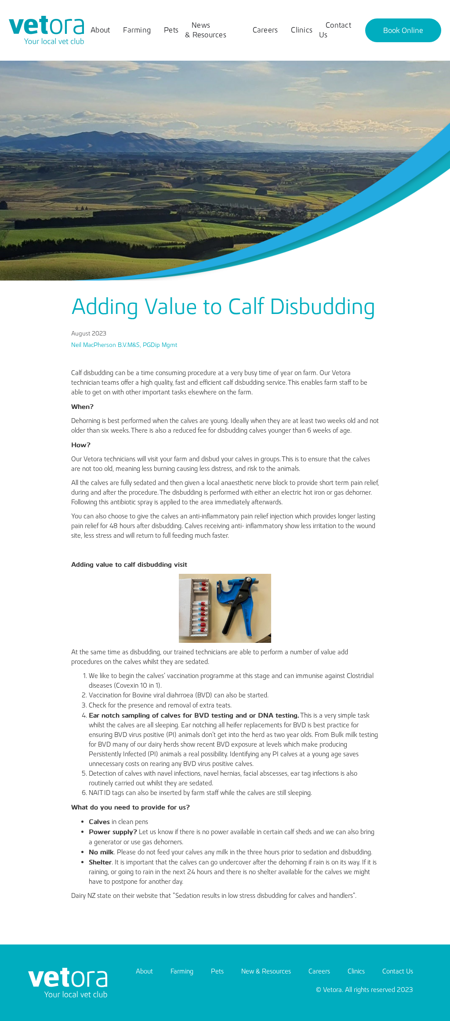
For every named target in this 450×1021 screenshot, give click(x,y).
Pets (171, 30)
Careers (265, 30)
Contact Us (335, 30)
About (100, 30)
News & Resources (205, 30)
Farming (137, 30)
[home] (46, 30)
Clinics (301, 30)
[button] (403, 30)
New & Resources (266, 971)
